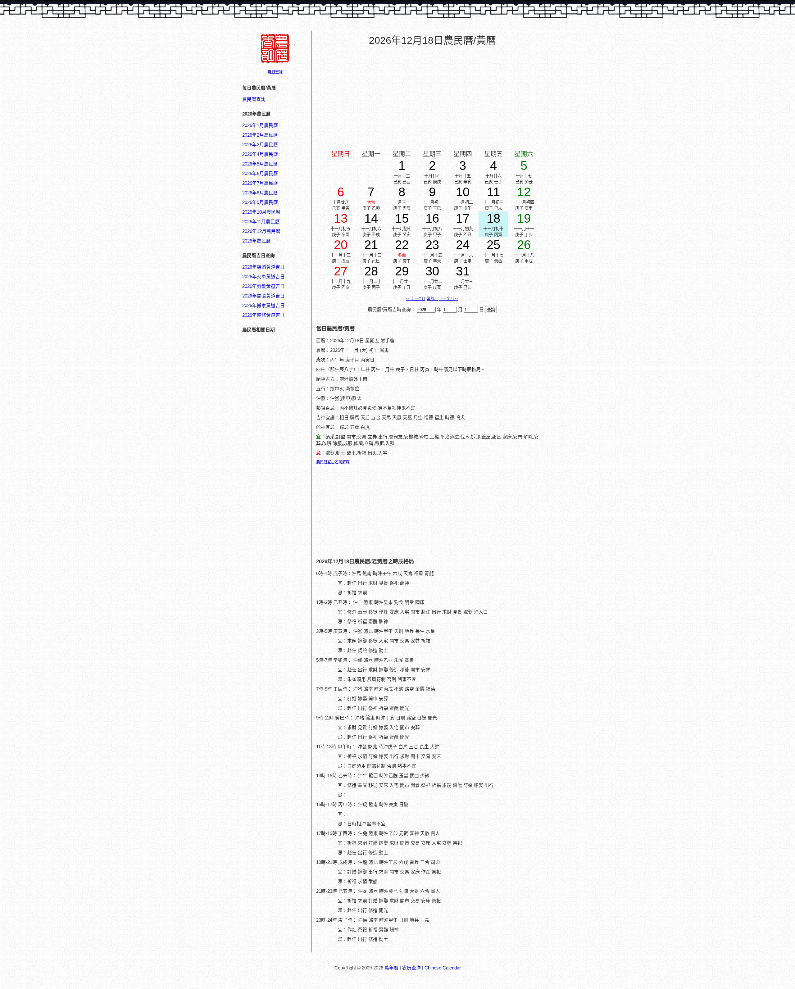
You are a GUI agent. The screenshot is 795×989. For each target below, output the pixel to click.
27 (341, 271)
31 (463, 271)
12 (524, 192)
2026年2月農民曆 (260, 135)
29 (402, 271)
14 (371, 218)
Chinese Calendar (443, 967)
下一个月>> (448, 299)
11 (493, 192)
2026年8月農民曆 (260, 192)
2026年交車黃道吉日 (263, 276)
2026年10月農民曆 (261, 212)
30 (432, 271)
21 (371, 245)
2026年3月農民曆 (260, 144)
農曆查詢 (275, 72)
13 (341, 218)
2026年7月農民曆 (260, 183)
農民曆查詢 (254, 99)
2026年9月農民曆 (260, 202)
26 (524, 245)
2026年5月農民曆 (260, 163)
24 (463, 245)
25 (493, 245)
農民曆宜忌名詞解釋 (333, 462)
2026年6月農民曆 (260, 173)
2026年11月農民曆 (261, 221)
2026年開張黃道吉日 (263, 295)
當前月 (432, 299)
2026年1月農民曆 (260, 125)
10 (463, 192)
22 (402, 245)
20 (341, 245)
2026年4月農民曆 (260, 154)
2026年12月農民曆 (261, 231)
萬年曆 (391, 967)
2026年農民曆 (256, 240)
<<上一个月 (415, 299)
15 (402, 218)
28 (371, 271)
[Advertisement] (267, 726)
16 (432, 218)
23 (432, 245)
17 (463, 218)
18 (493, 218)
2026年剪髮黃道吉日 (263, 286)
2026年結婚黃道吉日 (263, 267)
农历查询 (411, 967)
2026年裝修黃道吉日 (263, 315)
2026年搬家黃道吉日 (263, 305)
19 (524, 218)
